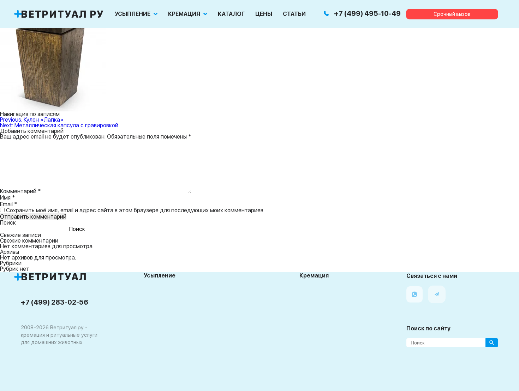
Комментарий (20, 191)
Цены (263, 14)
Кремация (184, 14)
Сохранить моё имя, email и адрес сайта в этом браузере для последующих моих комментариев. (135, 210)
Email (8, 204)
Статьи (294, 14)
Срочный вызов (452, 14)
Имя (7, 197)
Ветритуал (54, 277)
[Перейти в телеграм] (437, 294)
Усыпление (132, 14)
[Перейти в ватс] (414, 294)
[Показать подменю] (155, 14)
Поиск (8, 222)
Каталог (231, 14)
